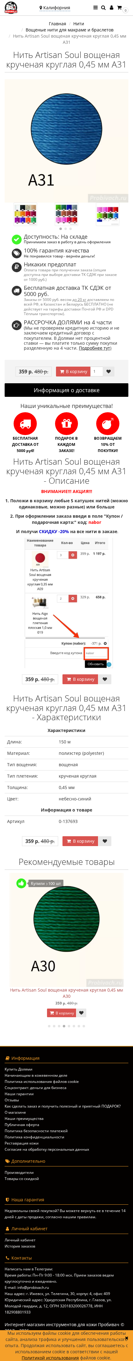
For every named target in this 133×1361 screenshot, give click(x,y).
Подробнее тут (94, 348)
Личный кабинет (20, 1240)
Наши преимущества (24, 1118)
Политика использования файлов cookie (42, 1081)
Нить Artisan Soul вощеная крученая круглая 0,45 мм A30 (66, 993)
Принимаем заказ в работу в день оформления (67, 241)
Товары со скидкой (22, 1178)
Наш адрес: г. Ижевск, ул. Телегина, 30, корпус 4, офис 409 (57, 1293)
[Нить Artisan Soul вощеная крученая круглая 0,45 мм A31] (66, 141)
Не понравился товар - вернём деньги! (59, 255)
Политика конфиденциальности (34, 1137)
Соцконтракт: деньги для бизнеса (35, 1087)
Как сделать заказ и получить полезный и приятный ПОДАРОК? (63, 1106)
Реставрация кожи (22, 1143)
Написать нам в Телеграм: (29, 1269)
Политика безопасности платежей (36, 1130)
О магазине (15, 1112)
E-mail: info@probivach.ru (27, 1287)
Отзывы (12, 1100)
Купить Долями (18, 1069)
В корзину (76, 371)
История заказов (20, 1246)
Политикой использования (50, 1358)
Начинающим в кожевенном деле (36, 1075)
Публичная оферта (22, 1124)
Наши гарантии (19, 1093)
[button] (122, 7)
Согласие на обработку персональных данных (47, 1149)
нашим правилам (79, 1216)
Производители (19, 1172)
